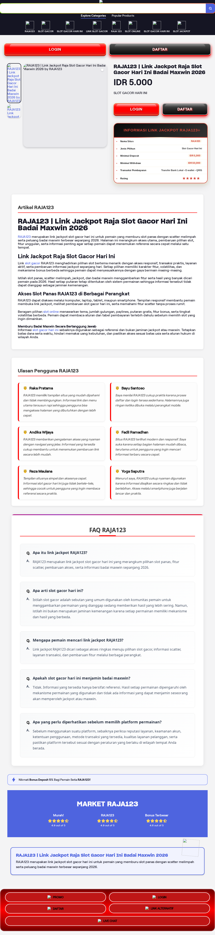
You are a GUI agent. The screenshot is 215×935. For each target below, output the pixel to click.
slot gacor (32, 263)
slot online (51, 311)
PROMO (58, 895)
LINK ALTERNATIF (162, 909)
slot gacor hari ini (46, 330)
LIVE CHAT (110, 922)
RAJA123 (24, 236)
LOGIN (55, 49)
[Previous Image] (26, 106)
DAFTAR (160, 49)
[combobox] (103, 8)
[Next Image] (103, 106)
